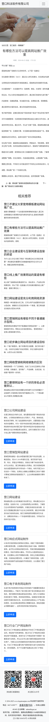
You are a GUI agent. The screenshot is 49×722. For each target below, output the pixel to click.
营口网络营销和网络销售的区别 (23, 362)
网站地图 (33, 718)
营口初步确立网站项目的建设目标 (24, 342)
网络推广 (21, 45)
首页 (14, 45)
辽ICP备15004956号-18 (21, 718)
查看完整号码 (25, 705)
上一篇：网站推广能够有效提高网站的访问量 (22, 183)
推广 (7, 66)
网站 (10, 66)
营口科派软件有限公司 (15, 3)
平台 (3, 66)
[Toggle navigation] (43, 4)
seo (14, 66)
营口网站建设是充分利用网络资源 (24, 298)
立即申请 (10, 441)
